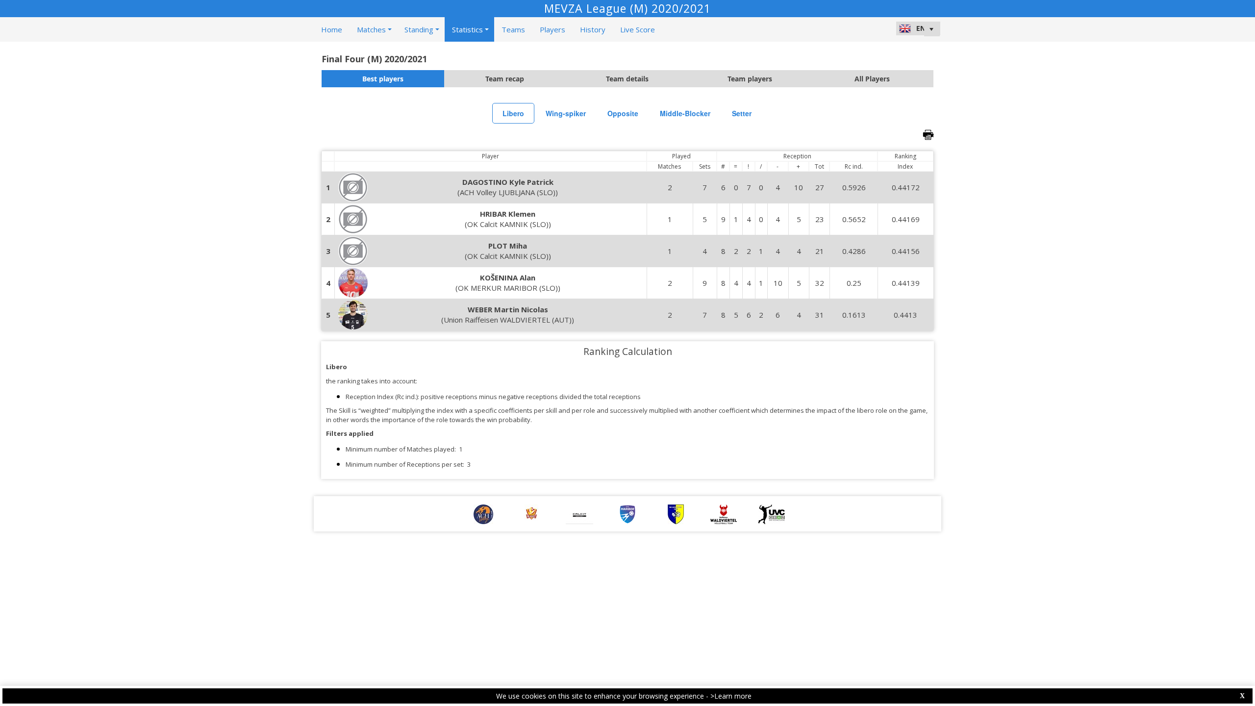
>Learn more (731, 696)
